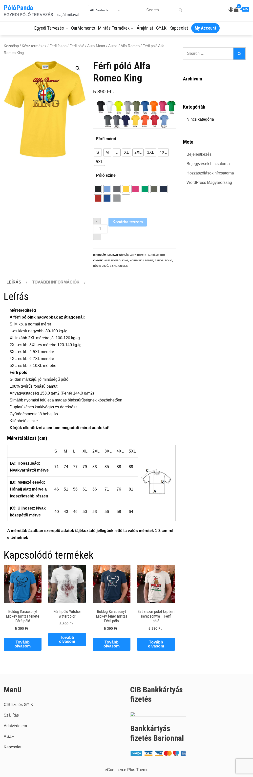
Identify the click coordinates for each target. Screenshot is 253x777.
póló (168, 260)
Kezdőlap (11, 46)
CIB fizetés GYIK (18, 704)
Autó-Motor (96, 46)
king (125, 260)
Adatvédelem (15, 726)
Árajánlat (145, 28)
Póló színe (106, 175)
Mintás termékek (113, 28)
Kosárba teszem (127, 222)
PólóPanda (18, 8)
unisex (123, 266)
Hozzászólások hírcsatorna (210, 173)
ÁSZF (9, 736)
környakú (137, 260)
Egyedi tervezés (49, 28)
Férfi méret (106, 139)
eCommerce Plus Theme (126, 770)
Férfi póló (76, 46)
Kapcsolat (178, 28)
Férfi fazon (57, 46)
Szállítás (11, 715)
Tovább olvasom (23, 644)
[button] (77, 68)
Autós (113, 46)
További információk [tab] (56, 282)
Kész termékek (34, 46)
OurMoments (83, 28)
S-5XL (113, 266)
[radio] (98, 152)
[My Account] (231, 9)
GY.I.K (161, 28)
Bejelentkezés (199, 154)
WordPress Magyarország (209, 182)
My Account (205, 28)
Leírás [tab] (13, 282)
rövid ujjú (100, 266)
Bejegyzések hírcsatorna (208, 164)
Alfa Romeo (130, 46)
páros (159, 260)
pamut (149, 260)
